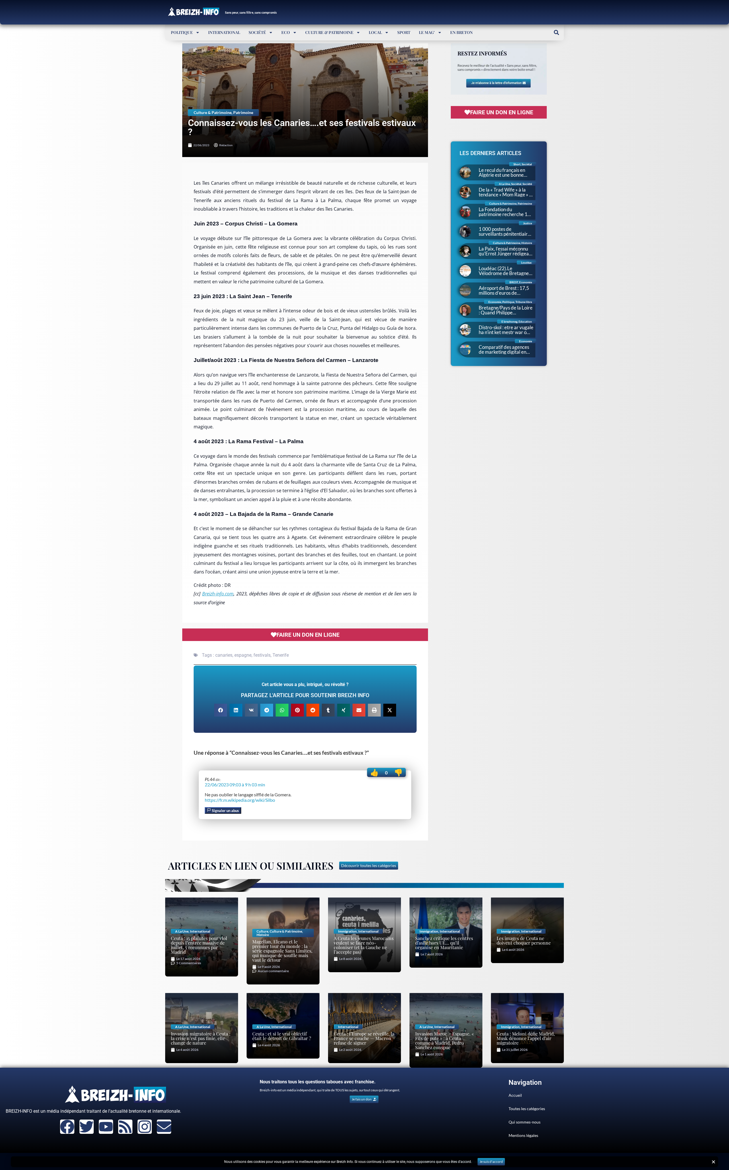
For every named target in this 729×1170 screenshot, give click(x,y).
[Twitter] (86, 1127)
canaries (223, 655)
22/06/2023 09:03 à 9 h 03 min (235, 784)
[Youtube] (106, 1127)
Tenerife (281, 655)
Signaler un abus (225, 810)
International (224, 32)
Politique (182, 32)
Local (375, 32)
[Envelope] (164, 1127)
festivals (262, 655)
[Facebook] (67, 1127)
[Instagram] (145, 1127)
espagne (242, 655)
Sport (403, 32)
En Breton (461, 32)
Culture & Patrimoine (329, 32)
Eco (285, 32)
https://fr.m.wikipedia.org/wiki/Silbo (240, 800)
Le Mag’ (427, 32)
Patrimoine (243, 112)
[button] (556, 32)
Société (257, 32)
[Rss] (125, 1127)
